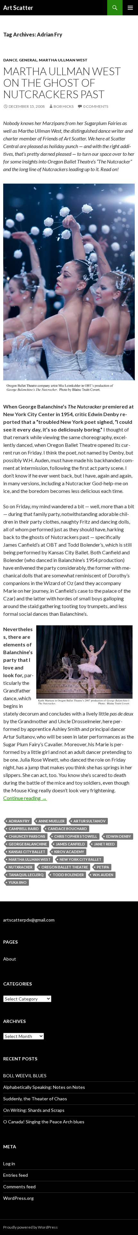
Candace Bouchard (67, 829)
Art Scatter (18, 7)
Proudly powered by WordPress (30, 1227)
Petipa (103, 867)
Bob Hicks (63, 106)
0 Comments (95, 106)
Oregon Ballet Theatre (64, 867)
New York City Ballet (80, 859)
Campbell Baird (24, 829)
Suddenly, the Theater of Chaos (35, 1098)
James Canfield (70, 844)
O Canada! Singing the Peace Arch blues (43, 1121)
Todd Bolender (68, 875)
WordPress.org (18, 1198)
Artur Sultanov (89, 821)
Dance (10, 60)
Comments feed (19, 1186)
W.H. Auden (103, 875)
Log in (9, 1163)
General (28, 60)
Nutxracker (20, 867)
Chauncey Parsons (27, 836)
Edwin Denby (118, 836)
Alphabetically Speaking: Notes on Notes (44, 1087)
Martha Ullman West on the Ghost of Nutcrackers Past (62, 82)
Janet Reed (104, 844)
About (9, 959)
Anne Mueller (52, 821)
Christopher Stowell (75, 836)
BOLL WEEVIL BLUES (25, 1075)
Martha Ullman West (63, 60)
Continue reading (25, 798)
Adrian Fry (19, 821)
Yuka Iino (18, 882)
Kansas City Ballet (27, 852)
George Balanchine (28, 844)
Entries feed (15, 1175)
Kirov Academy (69, 852)
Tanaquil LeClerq (26, 875)
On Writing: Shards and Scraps (34, 1110)
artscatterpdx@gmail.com (29, 919)
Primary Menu (130, 7)
